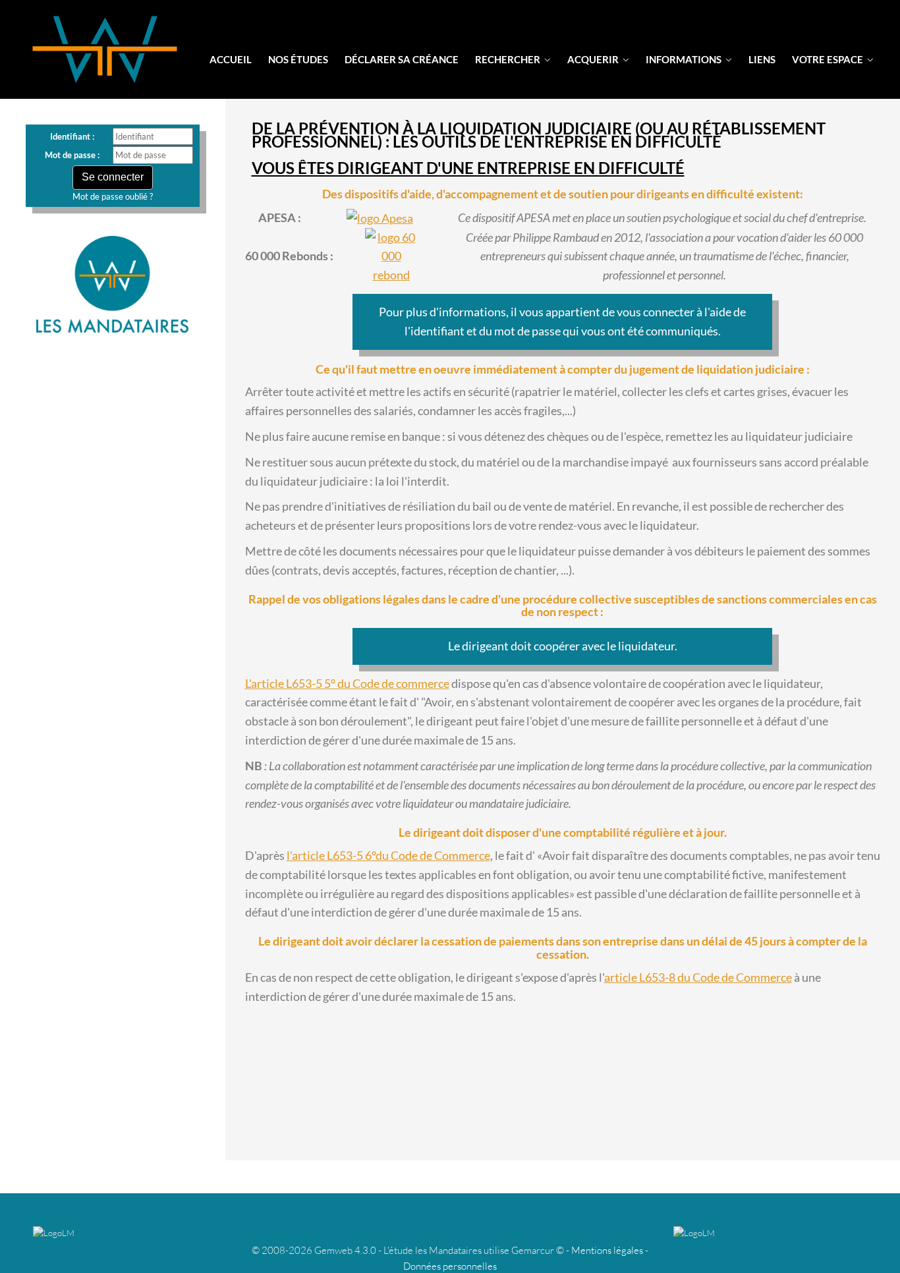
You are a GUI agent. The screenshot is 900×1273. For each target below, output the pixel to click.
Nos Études (298, 59)
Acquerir (594, 59)
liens (761, 59)
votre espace (828, 59)
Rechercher (508, 59)
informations (684, 59)
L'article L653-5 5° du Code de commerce (347, 683)
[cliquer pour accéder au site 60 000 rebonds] (391, 256)
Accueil (231, 59)
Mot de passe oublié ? (112, 196)
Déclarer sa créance (402, 59)
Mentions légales (607, 1250)
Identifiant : (72, 136)
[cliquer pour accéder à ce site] (380, 218)
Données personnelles (450, 1266)
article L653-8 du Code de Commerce (698, 977)
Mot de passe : (72, 155)
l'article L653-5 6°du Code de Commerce (388, 855)
